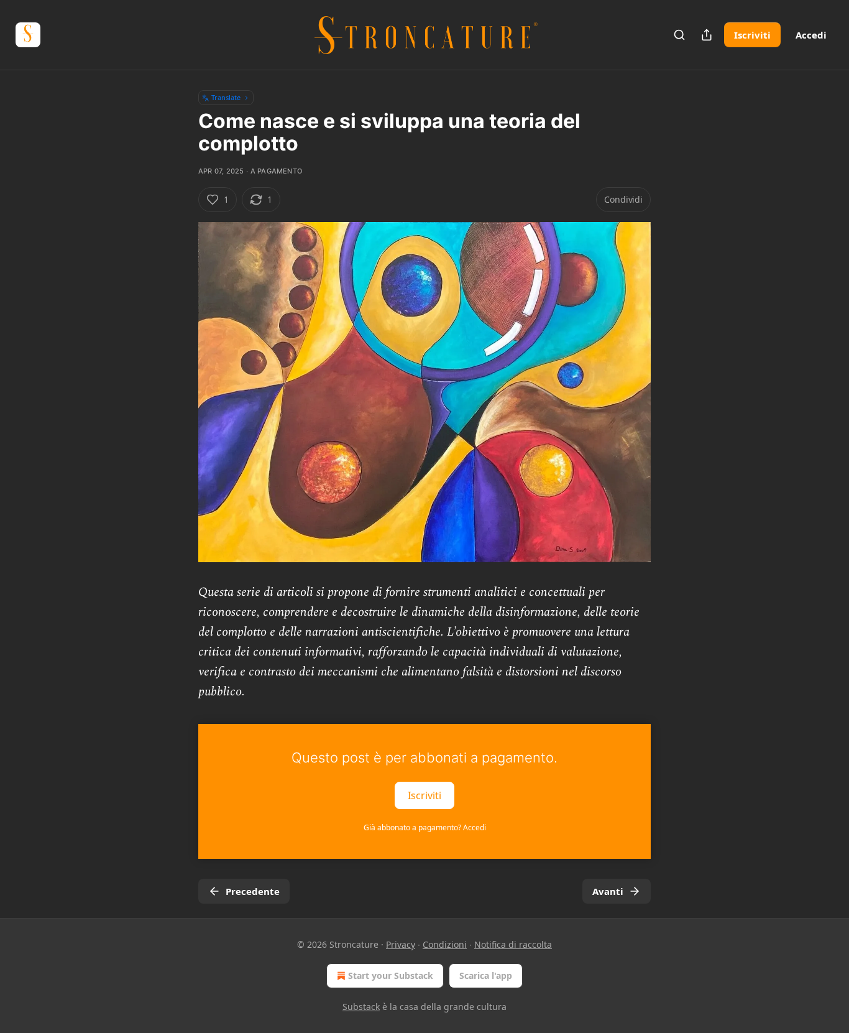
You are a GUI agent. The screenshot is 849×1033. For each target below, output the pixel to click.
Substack (361, 1006)
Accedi (811, 35)
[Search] (679, 34)
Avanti (607, 891)
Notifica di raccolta (513, 944)
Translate (226, 97)
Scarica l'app (485, 975)
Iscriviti (752, 35)
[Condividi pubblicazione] (706, 34)
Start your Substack (390, 975)
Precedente (253, 891)
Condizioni (445, 944)
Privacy (400, 944)
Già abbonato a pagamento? (425, 827)
